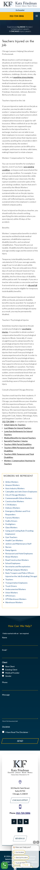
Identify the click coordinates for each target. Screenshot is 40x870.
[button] (36, 15)
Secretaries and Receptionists (17, 566)
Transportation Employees (16, 583)
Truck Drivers (11, 586)
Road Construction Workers (17, 560)
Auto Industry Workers (15, 488)
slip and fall (32, 285)
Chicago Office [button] (20, 800)
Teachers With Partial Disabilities (18, 444)
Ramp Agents (11, 550)
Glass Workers (11, 527)
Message (6, 695)
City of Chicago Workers (15, 495)
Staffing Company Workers (16, 570)
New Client (10, 666)
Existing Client (11, 669)
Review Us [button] (20, 838)
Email (5, 650)
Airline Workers (11, 482)
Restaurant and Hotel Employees (19, 553)
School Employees (12, 563)
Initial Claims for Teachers (14, 425)
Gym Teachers (11, 537)
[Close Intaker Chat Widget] (37, 842)
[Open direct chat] (34, 842)
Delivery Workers (12, 508)
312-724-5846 (16, 16)
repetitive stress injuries (23, 77)
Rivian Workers (11, 557)
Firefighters (10, 524)
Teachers (9, 579)
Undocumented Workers (15, 589)
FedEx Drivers (11, 521)
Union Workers (11, 592)
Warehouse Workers (14, 602)
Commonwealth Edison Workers (18, 498)
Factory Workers (12, 517)
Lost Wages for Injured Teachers (17, 428)
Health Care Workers (14, 540)
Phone (4, 682)
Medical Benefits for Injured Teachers (20, 438)
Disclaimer (6, 727)
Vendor (8, 676)
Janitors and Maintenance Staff (18, 544)
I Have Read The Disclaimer (17, 732)
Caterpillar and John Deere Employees (21, 491)
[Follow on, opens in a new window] (20, 821)
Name (4, 637)
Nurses (8, 547)
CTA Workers (11, 504)
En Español (20, 10)
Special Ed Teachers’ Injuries (16, 441)
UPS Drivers (10, 596)
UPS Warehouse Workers (15, 599)
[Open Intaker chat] (15, 869)
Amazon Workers (12, 485)
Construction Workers (14, 501)
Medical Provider (12, 673)
